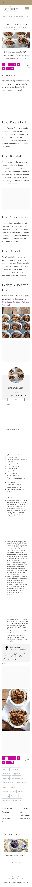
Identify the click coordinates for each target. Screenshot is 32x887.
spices (21, 796)
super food (11, 131)
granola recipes (21, 782)
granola (6, 778)
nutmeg (6, 796)
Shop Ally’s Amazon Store (16, 878)
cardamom (15, 769)
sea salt (14, 796)
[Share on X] (8, 68)
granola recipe (8, 782)
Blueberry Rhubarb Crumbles (15, 856)
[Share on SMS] (12, 68)
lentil (13, 787)
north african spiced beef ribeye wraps (25, 813)
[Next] (26, 849)
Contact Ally (16, 876)
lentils (20, 791)
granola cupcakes (17, 778)
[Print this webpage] (18, 64)
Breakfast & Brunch (10, 27)
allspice (6, 769)
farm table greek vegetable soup (7, 814)
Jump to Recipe (10, 75)
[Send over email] (14, 64)
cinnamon (6, 774)
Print (16, 399)
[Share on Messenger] (4, 68)
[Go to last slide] (6, 849)
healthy (6, 787)
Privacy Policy (20, 874)
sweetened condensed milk (12, 800)
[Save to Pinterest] (10, 64)
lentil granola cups (9, 791)
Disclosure (10, 874)
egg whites (16, 774)
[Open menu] (27, 8)
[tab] (12, 862)
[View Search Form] (3, 2)
